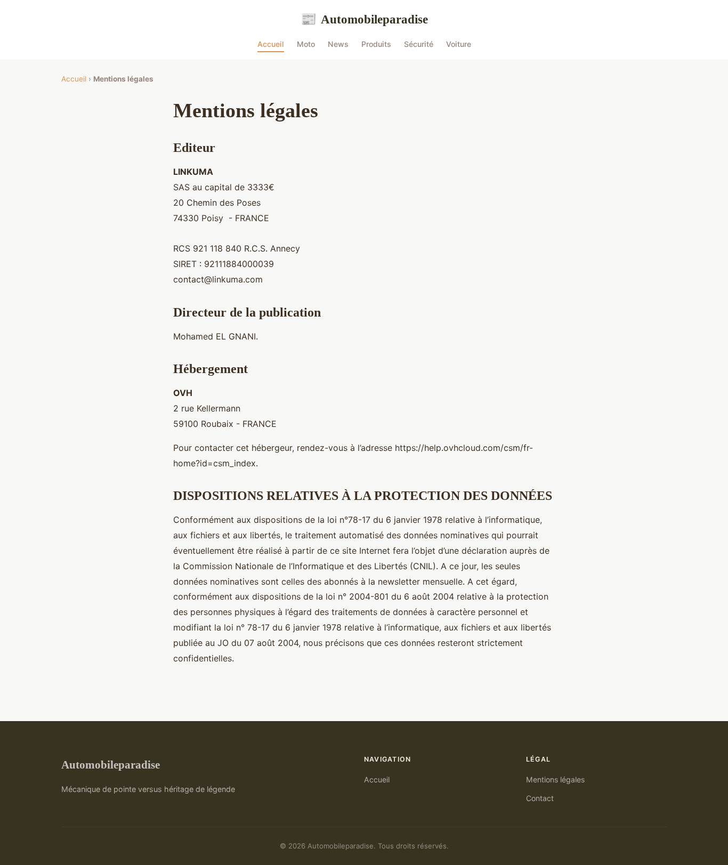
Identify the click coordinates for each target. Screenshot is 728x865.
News (338, 43)
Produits (376, 43)
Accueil (270, 43)
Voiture (458, 43)
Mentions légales (555, 779)
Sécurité (418, 43)
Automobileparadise (364, 19)
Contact (540, 798)
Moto (306, 43)
